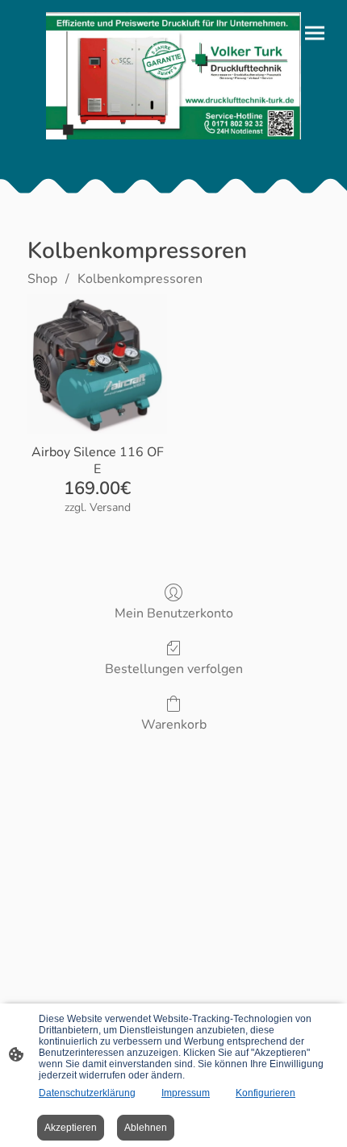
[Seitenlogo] (173, 75)
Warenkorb (174, 724)
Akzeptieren (70, 1127)
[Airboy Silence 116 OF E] (97, 364)
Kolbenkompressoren (140, 279)
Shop (42, 279)
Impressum (185, 1093)
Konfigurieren (265, 1093)
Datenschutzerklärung (87, 1093)
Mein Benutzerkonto (174, 613)
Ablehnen (145, 1127)
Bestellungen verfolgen (174, 668)
